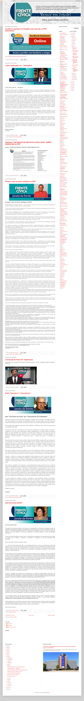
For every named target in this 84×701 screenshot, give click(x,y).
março (73, 40)
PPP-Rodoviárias (63, 234)
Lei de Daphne (62, 166)
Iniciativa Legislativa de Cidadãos (63, 152)
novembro (74, 77)
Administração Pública (62, 37)
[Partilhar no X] (23, 59)
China (61, 72)
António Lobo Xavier (63, 49)
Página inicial (31, 615)
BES (61, 62)
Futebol (61, 139)
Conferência (62, 88)
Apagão (61, 51)
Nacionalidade (62, 198)
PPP (61, 233)
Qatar (61, 247)
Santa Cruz (62, 260)
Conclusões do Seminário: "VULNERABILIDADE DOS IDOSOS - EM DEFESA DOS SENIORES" (64, 85)
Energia (61, 127)
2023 (72, 85)
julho (73, 46)
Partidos (61, 218)
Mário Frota (62, 185)
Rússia (61, 258)
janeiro (73, 37)
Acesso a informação (64, 34)
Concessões (62, 81)
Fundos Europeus (63, 138)
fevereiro (9, 684)
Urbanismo (62, 286)
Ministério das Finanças (62, 189)
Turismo (61, 275)
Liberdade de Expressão (62, 168)
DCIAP (61, 102)
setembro (74, 74)
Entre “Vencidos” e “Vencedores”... (18, 393)
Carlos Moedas (62, 68)
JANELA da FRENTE (18, 136)
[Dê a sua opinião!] (22, 59)
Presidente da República (62, 236)
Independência (62, 149)
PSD (61, 246)
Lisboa (61, 170)
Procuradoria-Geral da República (63, 240)
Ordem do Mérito (63, 208)
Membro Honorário (63, 186)
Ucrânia (61, 276)
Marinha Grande (63, 182)
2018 (72, 36)
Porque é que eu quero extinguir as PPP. (20, 181)
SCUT (61, 262)
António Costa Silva (63, 46)
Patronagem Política (63, 220)
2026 (72, 90)
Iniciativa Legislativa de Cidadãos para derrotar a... (75, 70)
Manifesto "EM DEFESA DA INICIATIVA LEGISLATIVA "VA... (75, 61)
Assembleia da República (62, 53)
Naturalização (62, 199)
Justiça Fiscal (62, 162)
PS (60, 245)
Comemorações (63, 77)
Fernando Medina (63, 132)
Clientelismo (62, 74)
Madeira (61, 176)
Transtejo (61, 272)
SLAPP (61, 266)
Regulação (62, 249)
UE (60, 278)
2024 (72, 87)
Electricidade (62, 123)
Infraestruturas (62, 150)
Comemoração (62, 76)
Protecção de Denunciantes (62, 242)
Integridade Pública (63, 154)
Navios (61, 201)
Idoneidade (62, 145)
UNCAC (61, 279)
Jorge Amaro (10, 625)
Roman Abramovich (63, 255)
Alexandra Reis (63, 41)
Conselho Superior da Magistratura (63, 95)
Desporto (61, 108)
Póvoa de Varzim (63, 231)
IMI (60, 146)
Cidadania (62, 73)
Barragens (62, 61)
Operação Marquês (63, 203)
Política (61, 227)
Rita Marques (62, 254)
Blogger (48, 692)
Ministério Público (63, 191)
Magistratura (62, 177)
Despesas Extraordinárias (62, 107)
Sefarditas (62, 263)
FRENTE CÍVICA (12, 136)
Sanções (61, 259)
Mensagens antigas (51, 615)
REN (61, 250)
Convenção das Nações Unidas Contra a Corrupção (63, 97)
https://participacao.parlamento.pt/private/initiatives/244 (15, 56)
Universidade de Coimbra (63, 285)
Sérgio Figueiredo (63, 264)
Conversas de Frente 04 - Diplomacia (19, 360)
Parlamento (62, 216)
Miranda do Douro (63, 192)
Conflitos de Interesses (62, 90)
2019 (72, 81)
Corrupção (62, 100)
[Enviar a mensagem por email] (21, 59)
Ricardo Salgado (63, 253)
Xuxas (61, 288)
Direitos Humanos (63, 116)
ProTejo (61, 243)
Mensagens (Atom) (13, 617)
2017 (72, 34)
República (62, 251)
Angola (61, 44)
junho (73, 45)
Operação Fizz (62, 202)
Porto (61, 229)
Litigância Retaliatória (64, 171)
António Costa (62, 45)
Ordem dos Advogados (62, 210)
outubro (73, 76)
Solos (61, 267)
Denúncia (62, 103)
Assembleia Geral (63, 55)
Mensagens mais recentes (10, 615)
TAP (60, 268)
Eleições (61, 124)
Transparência (62, 271)
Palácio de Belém (63, 213)
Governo (61, 142)
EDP (61, 122)
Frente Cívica (10, 623)
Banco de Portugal (63, 57)
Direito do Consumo (63, 114)
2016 (72, 33)
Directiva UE (62, 113)
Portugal (61, 230)
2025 (72, 88)
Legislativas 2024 (63, 163)
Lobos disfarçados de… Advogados (18, 65)
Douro (61, 119)
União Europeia (63, 280)
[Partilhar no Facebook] (24, 59)
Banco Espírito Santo (64, 59)
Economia (62, 120)
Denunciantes (62, 104)
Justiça (61, 161)
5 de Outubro (62, 33)
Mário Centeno (62, 183)
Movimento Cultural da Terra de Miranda (63, 194)
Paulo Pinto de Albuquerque (62, 224)
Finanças (61, 133)
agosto (73, 73)
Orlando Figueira (63, 211)
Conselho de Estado (63, 92)
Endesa (61, 126)
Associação (62, 56)
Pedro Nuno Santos (63, 225)
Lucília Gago (62, 173)
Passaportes (62, 219)
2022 (72, 84)
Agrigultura (62, 40)
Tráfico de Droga (63, 270)
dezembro (74, 79)
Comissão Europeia (63, 78)
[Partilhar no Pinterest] (26, 59)
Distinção (61, 118)
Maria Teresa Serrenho (12, 627)
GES (61, 141)
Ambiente (61, 42)
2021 (72, 82)
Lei (60, 165)
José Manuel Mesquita (62, 159)
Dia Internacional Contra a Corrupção (63, 110)
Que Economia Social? (13, 503)
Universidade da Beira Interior (63, 283)
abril (8, 681)
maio (73, 43)
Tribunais (61, 274)
